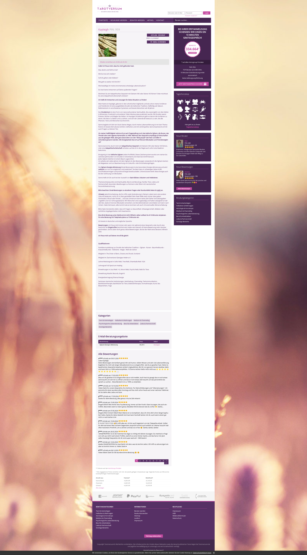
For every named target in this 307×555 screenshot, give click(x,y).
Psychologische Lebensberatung (187, 214)
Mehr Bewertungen (184, 188)
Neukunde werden (118, 20)
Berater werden (137, 20)
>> (166, 463)
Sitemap (137, 516)
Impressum (138, 520)
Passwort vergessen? (191, 15)
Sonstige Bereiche (182, 221)
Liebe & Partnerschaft (184, 219)
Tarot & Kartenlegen (183, 203)
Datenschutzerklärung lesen (202, 553)
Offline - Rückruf (158, 35)
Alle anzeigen (100, 488)
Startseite (103, 20)
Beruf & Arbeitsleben (183, 216)
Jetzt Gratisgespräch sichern (191, 84)
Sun (186, 141)
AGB (174, 513)
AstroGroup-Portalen (114, 468)
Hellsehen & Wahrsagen (184, 206)
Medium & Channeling (184, 211)
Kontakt (160, 20)
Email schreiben (159, 42)
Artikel (150, 20)
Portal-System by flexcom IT (154, 550)
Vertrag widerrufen (153, 536)
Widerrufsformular (179, 516)
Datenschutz (177, 518)
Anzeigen (157, 345)
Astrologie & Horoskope (184, 208)
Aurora (187, 172)
